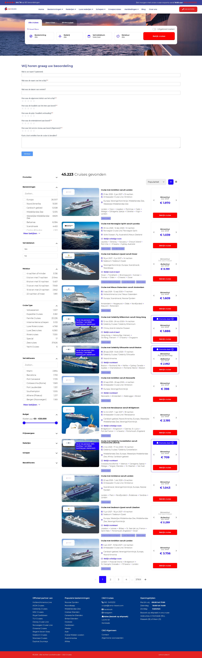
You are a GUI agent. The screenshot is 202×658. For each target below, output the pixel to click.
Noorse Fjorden (72, 602)
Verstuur (27, 154)
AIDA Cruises (38, 605)
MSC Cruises (38, 612)
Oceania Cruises (40, 628)
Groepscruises (114, 9)
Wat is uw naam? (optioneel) (32, 72)
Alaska (67, 628)
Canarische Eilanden (74, 615)
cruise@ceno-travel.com (112, 605)
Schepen (100, 9)
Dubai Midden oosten (74, 635)
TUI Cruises (38, 618)
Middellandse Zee (73, 609)
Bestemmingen (54, 9)
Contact (105, 635)
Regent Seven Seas (41, 632)
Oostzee (68, 622)
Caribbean (69, 625)
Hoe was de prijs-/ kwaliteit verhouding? (37, 113)
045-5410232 (189, 9)
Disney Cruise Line (41, 622)
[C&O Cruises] (10, 10)
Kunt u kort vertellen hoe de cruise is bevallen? (39, 135)
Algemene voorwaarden (112, 638)
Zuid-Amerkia (71, 638)
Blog (143, 9)
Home (41, 9)
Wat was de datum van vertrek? (34, 89)
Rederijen (70, 9)
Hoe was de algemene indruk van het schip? (39, 98)
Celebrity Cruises (40, 609)
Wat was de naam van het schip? (35, 81)
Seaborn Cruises (40, 635)
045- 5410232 (109, 602)
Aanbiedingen (130, 9)
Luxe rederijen (85, 9)
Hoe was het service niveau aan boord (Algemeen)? (42, 128)
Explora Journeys (40, 641)
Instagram (107, 613)
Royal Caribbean (40, 615)
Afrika (67, 641)
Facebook (107, 609)
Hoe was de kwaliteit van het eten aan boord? (39, 106)
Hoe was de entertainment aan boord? (37, 121)
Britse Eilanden (71, 618)
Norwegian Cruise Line (43, 625)
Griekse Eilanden (72, 612)
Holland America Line (42, 602)
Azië (67, 632)
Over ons (153, 9)
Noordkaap (70, 605)
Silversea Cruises (40, 638)
